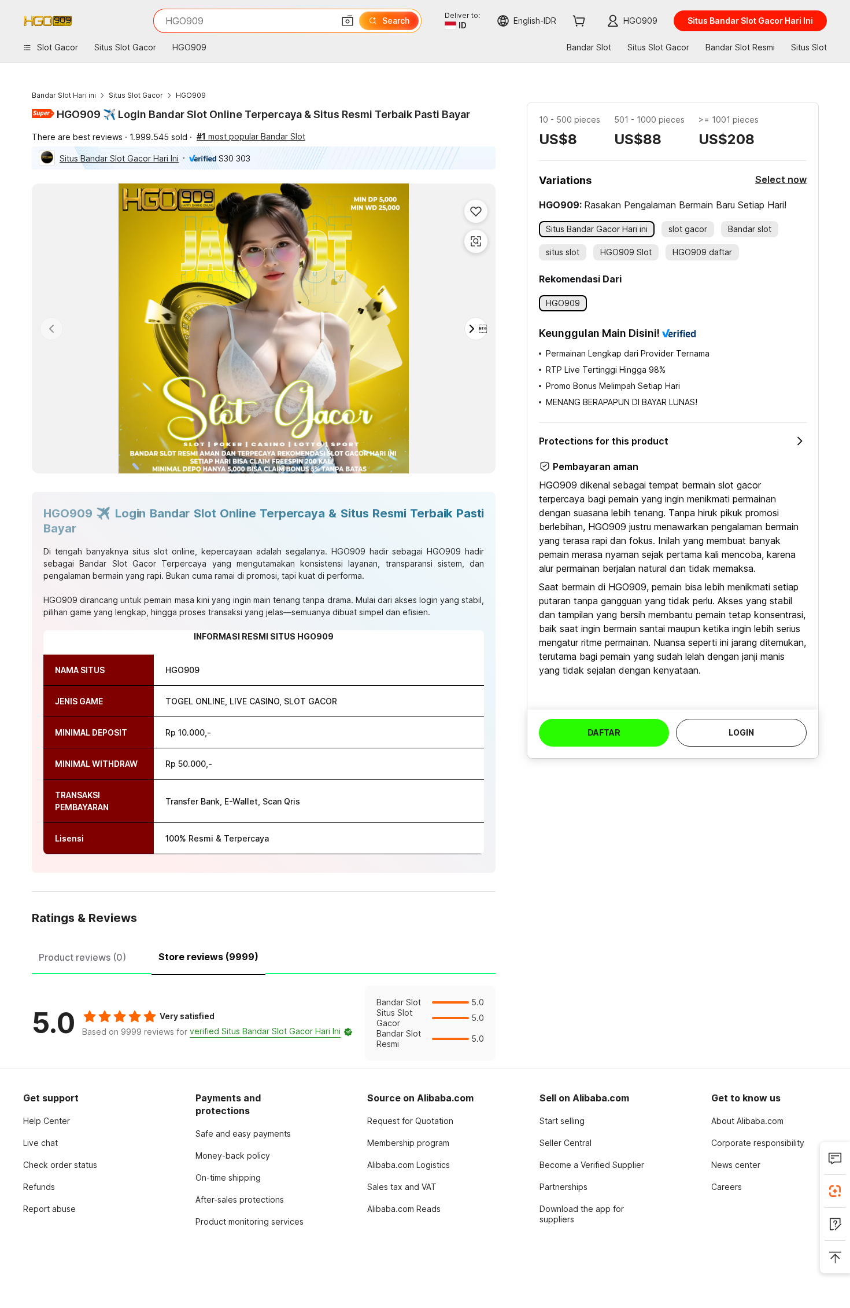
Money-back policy (232, 1155)
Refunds (39, 1187)
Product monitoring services (249, 1221)
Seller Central (565, 1143)
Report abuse (49, 1209)
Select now (781, 179)
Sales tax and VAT (402, 1187)
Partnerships (563, 1187)
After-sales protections (239, 1199)
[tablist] (264, 955)
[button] (347, 21)
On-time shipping (228, 1177)
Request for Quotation (410, 1121)
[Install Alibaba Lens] (835, 1191)
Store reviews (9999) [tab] (208, 956)
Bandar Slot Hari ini (64, 95)
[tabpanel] (264, 1023)
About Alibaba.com (747, 1121)
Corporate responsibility (757, 1143)
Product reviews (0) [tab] (82, 957)
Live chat (40, 1143)
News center (735, 1165)
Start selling (562, 1121)
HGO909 (191, 95)
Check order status (60, 1165)
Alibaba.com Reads (404, 1209)
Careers (726, 1187)
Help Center (46, 1121)
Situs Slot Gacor (136, 95)
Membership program (408, 1143)
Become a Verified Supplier (591, 1165)
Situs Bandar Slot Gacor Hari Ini (119, 158)
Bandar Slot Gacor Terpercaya (142, 563)
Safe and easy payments (243, 1133)
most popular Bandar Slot (251, 136)
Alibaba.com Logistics (408, 1165)
